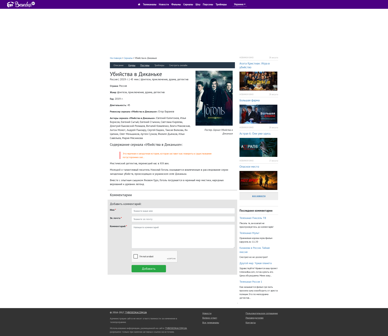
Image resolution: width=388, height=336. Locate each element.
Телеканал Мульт (249, 233)
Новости (164, 4)
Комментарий (118, 226)
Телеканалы (149, 4)
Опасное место (249, 166)
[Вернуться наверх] (383, 327)
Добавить (149, 269)
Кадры (131, 65)
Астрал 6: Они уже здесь (255, 133)
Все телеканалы (210, 322)
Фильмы (176, 4)
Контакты (251, 322)
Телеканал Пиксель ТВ (252, 218)
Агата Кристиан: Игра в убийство (254, 65)
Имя (113, 209)
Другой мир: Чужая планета (255, 263)
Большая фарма (249, 100)
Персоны (208, 4)
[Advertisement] (194, 32)
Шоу (198, 4)
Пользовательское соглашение (262, 313)
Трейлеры (221, 4)
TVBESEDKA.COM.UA (136, 312)
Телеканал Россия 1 (250, 281)
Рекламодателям (254, 317)
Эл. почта (116, 217)
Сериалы (188, 4)
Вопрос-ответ (209, 317)
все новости (259, 195)
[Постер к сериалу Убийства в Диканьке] (214, 98)
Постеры (144, 65)
